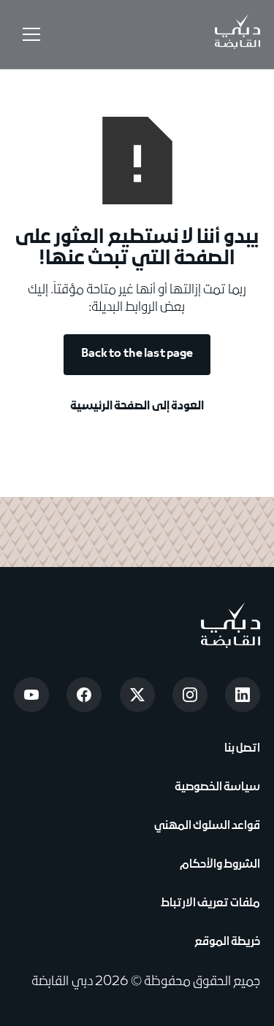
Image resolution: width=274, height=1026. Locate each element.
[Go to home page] (230, 625)
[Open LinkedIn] (242, 694)
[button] (28, 34)
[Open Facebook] (84, 694)
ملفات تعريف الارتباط (210, 903)
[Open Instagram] (190, 694)
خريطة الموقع (227, 942)
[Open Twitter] (137, 694)
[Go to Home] (237, 34)
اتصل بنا (240, 748)
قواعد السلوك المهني (207, 826)
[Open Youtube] (31, 694)
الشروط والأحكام (218, 864)
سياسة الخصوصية (216, 787)
